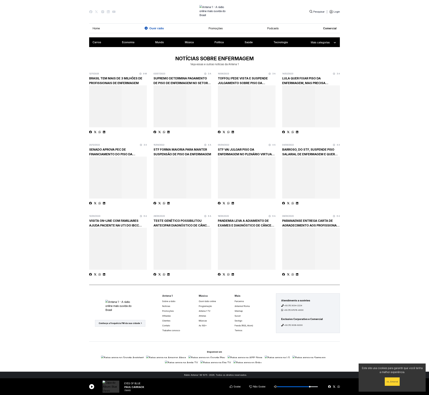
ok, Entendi (392, 381)
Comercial (329, 28)
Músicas (203, 320)
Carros (97, 42)
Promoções (215, 28)
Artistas (202, 316)
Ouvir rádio (156, 28)
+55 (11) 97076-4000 (293, 310)
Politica (219, 42)
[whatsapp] (339, 387)
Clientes (166, 320)
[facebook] (329, 387)
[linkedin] (104, 132)
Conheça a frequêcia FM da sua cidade (119, 323)
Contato (166, 325)
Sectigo (238, 320)
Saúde (249, 42)
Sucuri (238, 316)
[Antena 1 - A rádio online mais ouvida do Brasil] (214, 11)
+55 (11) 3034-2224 (293, 305)
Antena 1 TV (204, 311)
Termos (238, 330)
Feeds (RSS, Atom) (244, 325)
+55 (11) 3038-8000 (293, 325)
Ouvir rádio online (207, 301)
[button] (91, 11)
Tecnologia (280, 42)
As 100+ (203, 325)
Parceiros (239, 301)
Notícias (166, 306)
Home (96, 28)
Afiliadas (166, 316)
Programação (205, 306)
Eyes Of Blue (132, 383)
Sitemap (239, 311)
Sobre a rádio (168, 301)
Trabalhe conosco (171, 330)
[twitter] (334, 387)
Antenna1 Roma (242, 306)
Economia (128, 42)
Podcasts (273, 28)
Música (189, 42)
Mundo (159, 42)
